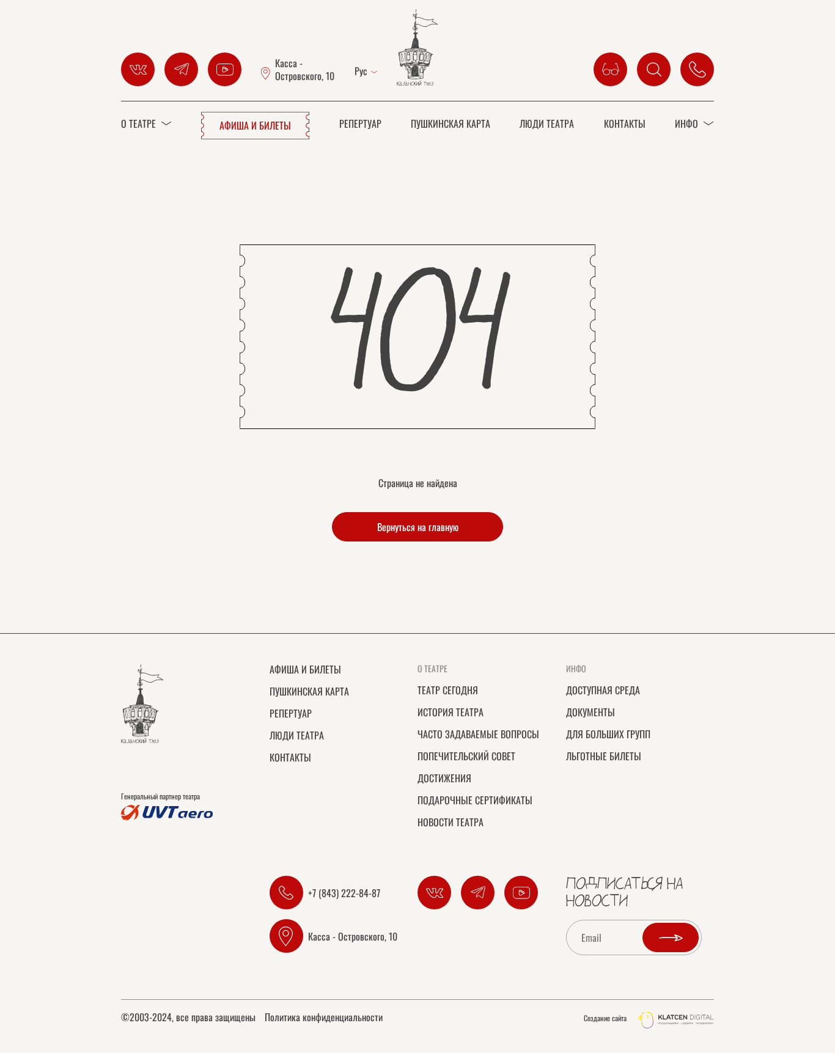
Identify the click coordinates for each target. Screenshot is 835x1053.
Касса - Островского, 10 (304, 70)
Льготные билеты (603, 756)
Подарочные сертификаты (475, 800)
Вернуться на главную (417, 526)
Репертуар (360, 123)
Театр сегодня (448, 690)
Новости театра (451, 822)
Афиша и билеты (255, 125)
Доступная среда (603, 690)
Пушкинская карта (450, 123)
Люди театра (547, 123)
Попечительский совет (466, 756)
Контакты (625, 123)
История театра (451, 712)
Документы (590, 712)
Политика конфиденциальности (324, 1018)
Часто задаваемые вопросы (478, 734)
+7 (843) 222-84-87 (344, 893)
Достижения (444, 778)
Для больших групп (608, 734)
